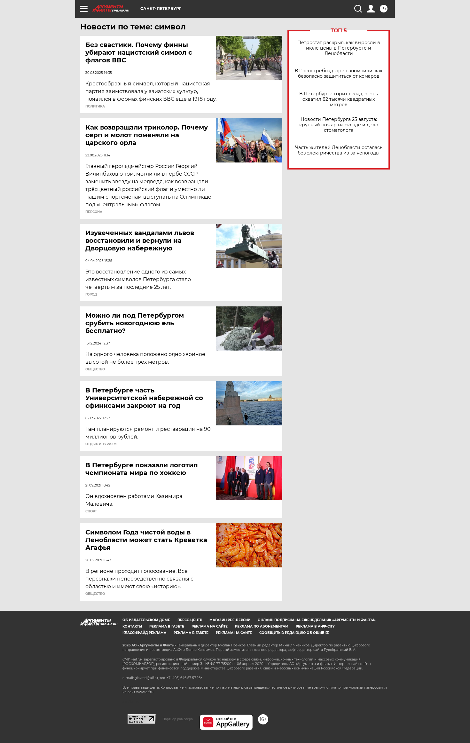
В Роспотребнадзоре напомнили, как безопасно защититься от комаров (338, 73)
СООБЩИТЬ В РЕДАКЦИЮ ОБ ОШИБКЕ (294, 633)
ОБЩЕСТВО (95, 369)
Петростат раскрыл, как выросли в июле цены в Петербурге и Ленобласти (338, 48)
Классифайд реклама (144, 633)
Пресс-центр (189, 620)
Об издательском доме (146, 620)
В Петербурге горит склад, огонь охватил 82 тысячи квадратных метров (338, 99)
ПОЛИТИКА (95, 106)
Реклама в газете (166, 626)
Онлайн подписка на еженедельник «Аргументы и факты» (317, 620)
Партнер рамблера (177, 719)
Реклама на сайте (210, 626)
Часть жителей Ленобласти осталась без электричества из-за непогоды (338, 150)
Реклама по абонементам (261, 626)
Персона (93, 212)
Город (91, 294)
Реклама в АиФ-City (315, 626)
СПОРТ (91, 511)
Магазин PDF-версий (229, 620)
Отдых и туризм (101, 444)
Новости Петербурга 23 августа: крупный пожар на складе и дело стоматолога (338, 125)
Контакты (132, 626)
